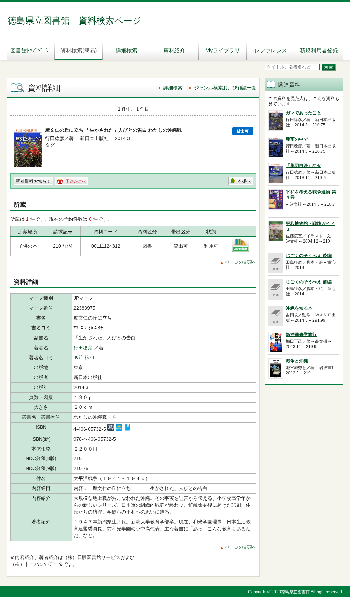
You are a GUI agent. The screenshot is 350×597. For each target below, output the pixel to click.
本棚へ (244, 181)
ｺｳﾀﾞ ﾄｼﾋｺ (83, 357)
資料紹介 (174, 50)
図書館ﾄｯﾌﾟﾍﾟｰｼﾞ (30, 50)
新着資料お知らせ (33, 181)
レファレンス (270, 50)
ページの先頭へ (240, 262)
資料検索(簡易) (78, 50)
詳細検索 (126, 50)
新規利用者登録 (319, 50)
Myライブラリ (222, 50)
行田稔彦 (83, 347)
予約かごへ (76, 181)
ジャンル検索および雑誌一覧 (225, 87)
